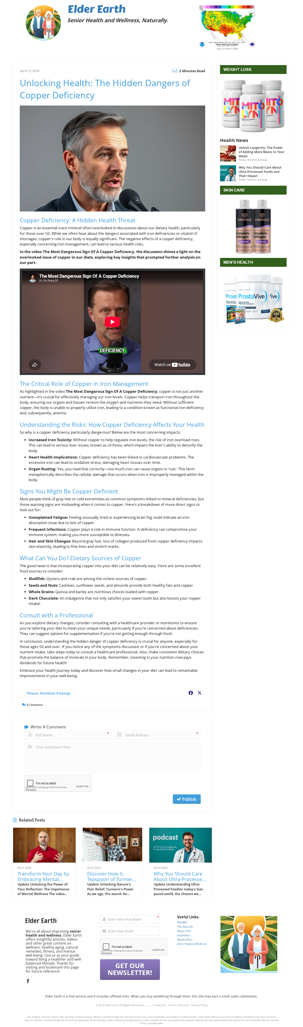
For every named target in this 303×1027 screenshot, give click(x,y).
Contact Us (159, 1005)
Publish (188, 799)
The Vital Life (185, 927)
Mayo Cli (182, 931)
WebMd (182, 922)
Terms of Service (178, 1005)
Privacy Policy (199, 1005)
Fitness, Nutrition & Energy (48, 693)
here (160, 1023)
